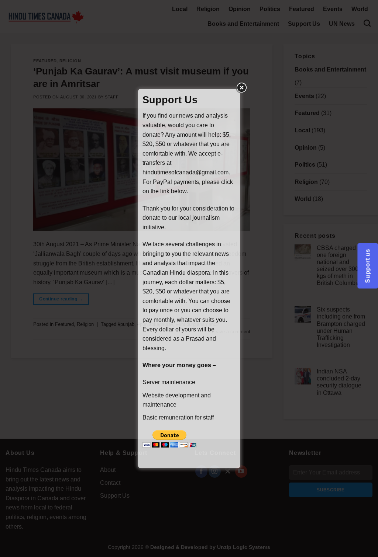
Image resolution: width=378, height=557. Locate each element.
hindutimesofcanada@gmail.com (185, 172)
